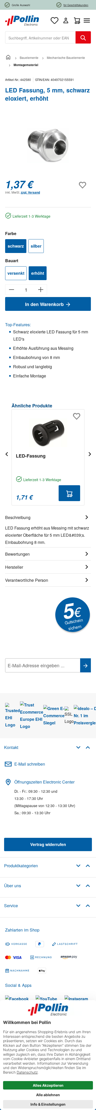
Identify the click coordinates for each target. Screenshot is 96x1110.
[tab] (48, 529)
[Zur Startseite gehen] (22, 20)
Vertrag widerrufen (48, 844)
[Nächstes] (89, 454)
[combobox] (40, 37)
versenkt (15, 273)
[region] (48, 145)
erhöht (37, 273)
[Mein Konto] (65, 20)
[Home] (8, 57)
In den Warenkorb (45, 304)
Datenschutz (38, 676)
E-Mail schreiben (29, 764)
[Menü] (88, 20)
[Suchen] (83, 37)
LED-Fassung (31, 455)
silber (36, 246)
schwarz (16, 246)
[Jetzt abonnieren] (85, 665)
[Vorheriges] (6, 454)
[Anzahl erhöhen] (41, 289)
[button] (83, 747)
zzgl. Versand (30, 192)
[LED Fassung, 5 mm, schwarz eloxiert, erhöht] (48, 145)
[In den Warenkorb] (69, 493)
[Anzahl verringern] (11, 289)
